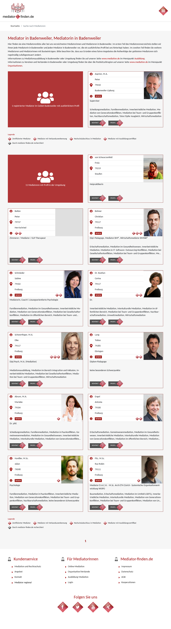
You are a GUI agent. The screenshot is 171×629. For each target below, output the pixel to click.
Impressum (126, 566)
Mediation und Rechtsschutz (28, 566)
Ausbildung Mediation (78, 577)
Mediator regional (23, 582)
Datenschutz (127, 572)
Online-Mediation (76, 566)
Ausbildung (139, 58)
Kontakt (95, 123)
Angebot (19, 572)
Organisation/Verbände (79, 572)
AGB (123, 577)
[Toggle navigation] (163, 11)
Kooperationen (128, 582)
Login (70, 582)
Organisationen (15, 66)
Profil (113, 123)
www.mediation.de (111, 58)
